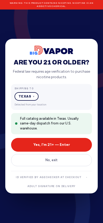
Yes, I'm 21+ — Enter (51, 144)
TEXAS (26, 96)
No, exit (51, 160)
